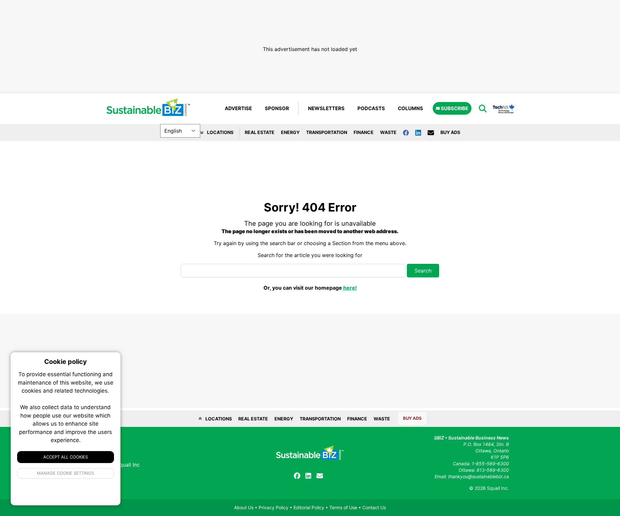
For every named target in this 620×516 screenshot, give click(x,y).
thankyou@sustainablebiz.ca (478, 476)
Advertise (238, 108)
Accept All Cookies (65, 456)
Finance (364, 132)
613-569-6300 (493, 470)
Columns (410, 108)
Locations (219, 132)
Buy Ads (450, 132)
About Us (243, 507)
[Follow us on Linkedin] (421, 132)
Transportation (326, 132)
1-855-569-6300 (490, 463)
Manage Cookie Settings (65, 473)
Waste (388, 132)
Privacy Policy (273, 507)
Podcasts (371, 108)
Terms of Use (343, 507)
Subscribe (454, 108)
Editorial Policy (309, 507)
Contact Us (374, 507)
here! (350, 287)
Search (423, 270)
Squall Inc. (498, 488)
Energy (290, 132)
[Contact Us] (434, 132)
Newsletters (326, 108)
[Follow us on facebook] (409, 132)
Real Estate (259, 132)
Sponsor (277, 108)
